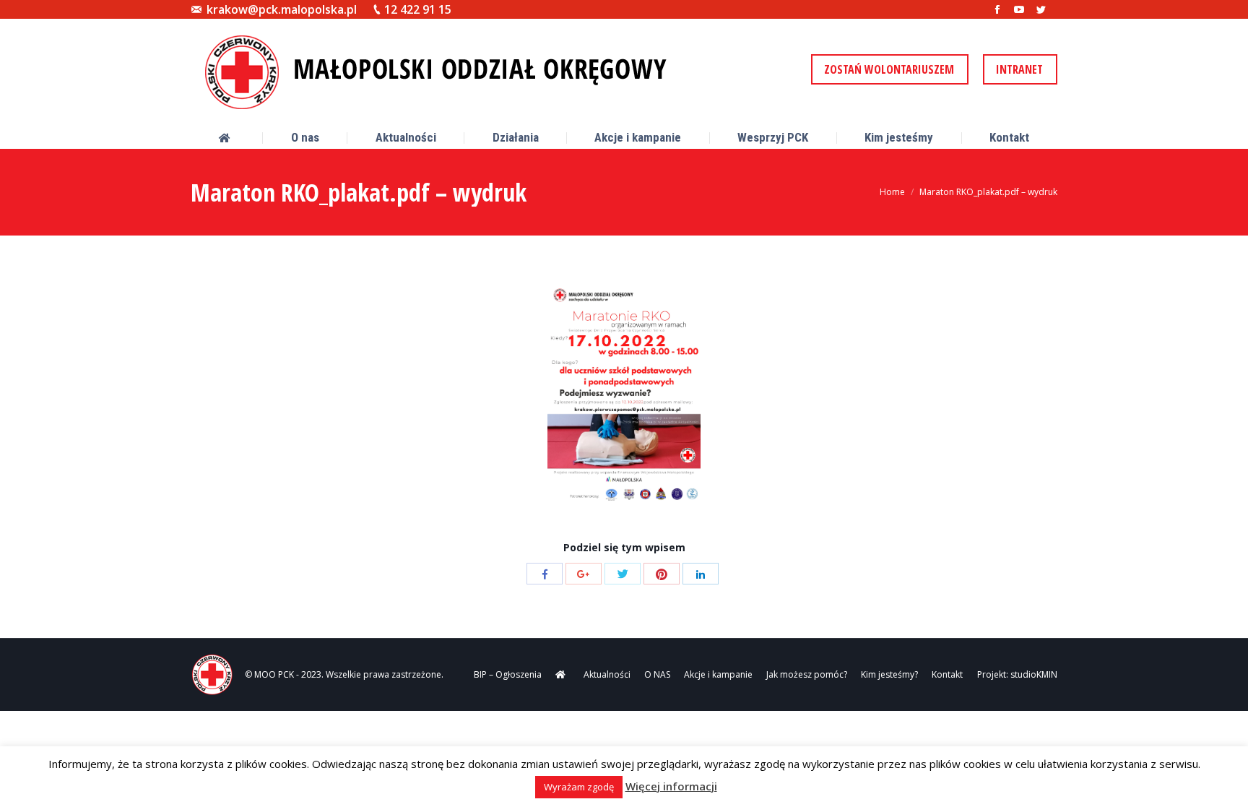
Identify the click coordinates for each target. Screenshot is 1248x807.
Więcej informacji (671, 786)
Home (892, 192)
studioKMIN (1033, 674)
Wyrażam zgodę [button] (579, 786)
